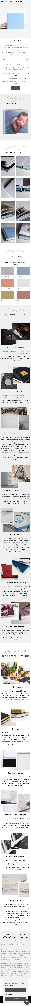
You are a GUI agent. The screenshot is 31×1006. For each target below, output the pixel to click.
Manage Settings (15, 998)
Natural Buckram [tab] (19, 262)
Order (15, 88)
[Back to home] (11, 2)
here (25, 78)
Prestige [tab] (16, 264)
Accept (15, 990)
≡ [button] (29, 2)
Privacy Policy (9, 985)
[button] (3, 21)
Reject (7, 994)
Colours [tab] (8, 262)
